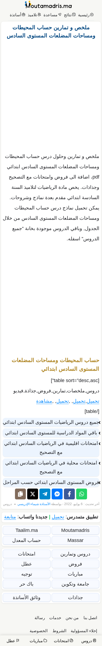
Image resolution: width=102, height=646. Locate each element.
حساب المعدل (26, 540)
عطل (26, 564)
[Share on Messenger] (57, 494)
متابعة (10, 516)
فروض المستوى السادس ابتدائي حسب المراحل (51, 482)
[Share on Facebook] (69, 494)
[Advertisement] (51, 94)
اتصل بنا (90, 617)
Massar (75, 540)
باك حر (26, 584)
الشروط (59, 630)
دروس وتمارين (75, 554)
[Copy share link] (20, 494)
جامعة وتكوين (75, 584)
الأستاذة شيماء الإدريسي (33, 504)
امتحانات (26, 554)
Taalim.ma (27, 530)
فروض (75, 564)
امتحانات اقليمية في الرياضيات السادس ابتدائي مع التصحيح (51, 448)
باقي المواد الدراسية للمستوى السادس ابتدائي (51, 432)
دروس (7, 504)
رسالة (40, 617)
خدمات (55, 617)
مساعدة (50, 14)
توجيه (26, 574)
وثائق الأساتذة (27, 597)
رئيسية (83, 14)
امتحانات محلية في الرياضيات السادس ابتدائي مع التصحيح (51, 467)
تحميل (93, 401)
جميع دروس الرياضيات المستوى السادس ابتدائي (51, 422)
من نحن (72, 617)
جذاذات (75, 597)
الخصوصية (39, 630)
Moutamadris (75, 530)
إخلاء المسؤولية (84, 630)
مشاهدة (44, 401)
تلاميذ (32, 14)
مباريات (75, 574)
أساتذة (15, 14)
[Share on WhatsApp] (81, 494)
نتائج (68, 14)
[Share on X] (32, 494)
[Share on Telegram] (44, 494)
